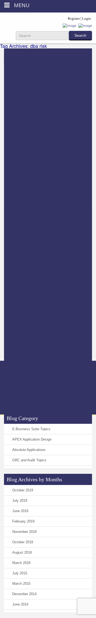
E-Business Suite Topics (31, 429)
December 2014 (24, 594)
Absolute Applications (29, 450)
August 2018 (22, 552)
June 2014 (20, 604)
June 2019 (20, 511)
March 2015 (21, 584)
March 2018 (21, 563)
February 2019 (23, 521)
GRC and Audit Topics (29, 460)
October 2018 (22, 542)
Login (86, 18)
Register (74, 18)
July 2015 (19, 573)
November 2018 (24, 532)
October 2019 (22, 490)
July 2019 (19, 501)
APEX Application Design (31, 439)
